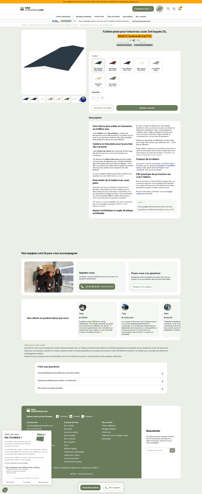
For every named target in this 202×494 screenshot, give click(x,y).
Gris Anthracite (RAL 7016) (127, 69)
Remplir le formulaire (142, 287)
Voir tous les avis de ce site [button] (141, 21)
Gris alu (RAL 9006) (156, 69)
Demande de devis (90, 487)
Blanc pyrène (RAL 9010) (141, 69)
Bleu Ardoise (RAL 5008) (98, 69)
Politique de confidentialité (74, 452)
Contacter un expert (103, 108)
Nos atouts (68, 429)
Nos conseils (69, 426)
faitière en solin (117, 176)
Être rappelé (114, 487)
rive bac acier (168, 209)
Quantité (95, 92)
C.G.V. (66, 445)
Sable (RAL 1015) (98, 84)
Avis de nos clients (71, 432)
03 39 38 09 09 (93, 286)
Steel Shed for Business (73, 462)
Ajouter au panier (147, 108)
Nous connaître (69, 435)
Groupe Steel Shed (71, 458)
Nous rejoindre (69, 442)
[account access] (174, 8)
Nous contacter (70, 439)
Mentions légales (70, 449)
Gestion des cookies (71, 455)
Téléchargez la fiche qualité (34, 345)
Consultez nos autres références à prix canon (155, 154)
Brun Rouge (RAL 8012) (112, 69)
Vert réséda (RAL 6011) (113, 84)
